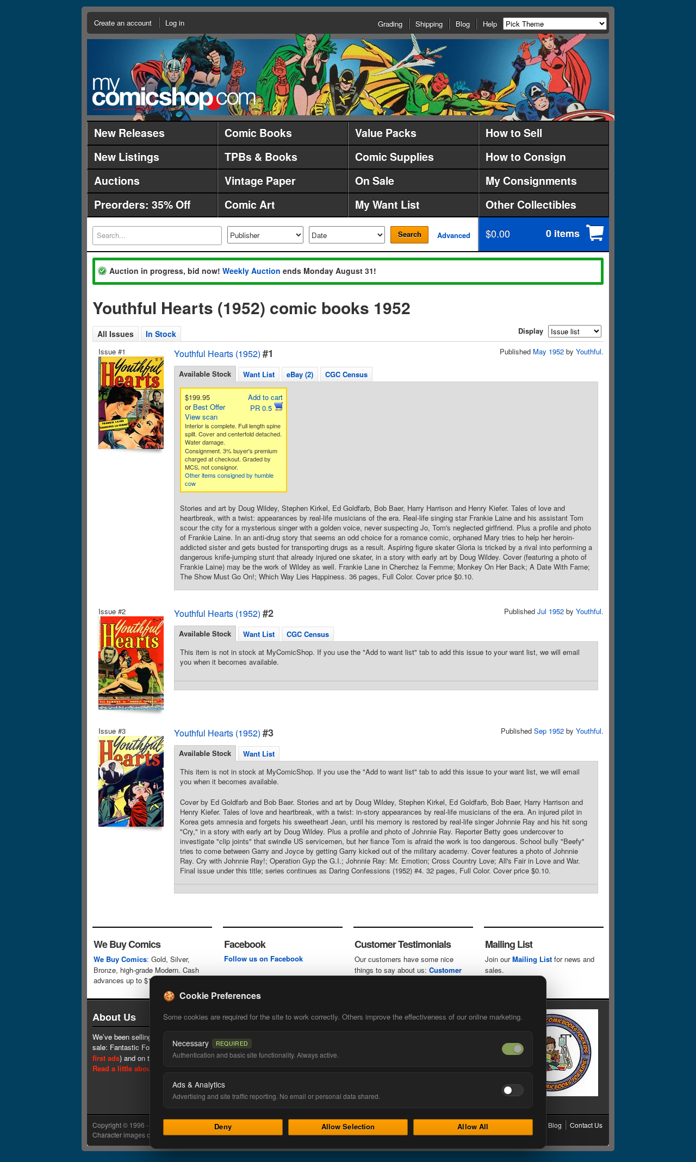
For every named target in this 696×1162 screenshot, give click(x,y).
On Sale (374, 180)
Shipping (429, 23)
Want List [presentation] (259, 374)
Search (409, 234)
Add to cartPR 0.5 (265, 402)
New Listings (126, 156)
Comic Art (250, 204)
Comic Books (258, 132)
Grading (390, 23)
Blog (463, 23)
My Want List (387, 204)
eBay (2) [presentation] (300, 374)
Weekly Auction (251, 270)
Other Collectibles (531, 204)
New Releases (129, 132)
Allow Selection (348, 1126)
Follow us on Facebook (263, 958)
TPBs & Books (261, 156)
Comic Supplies (394, 156)
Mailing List (532, 959)
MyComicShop (174, 93)
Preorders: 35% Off (142, 204)
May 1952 (548, 351)
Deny (223, 1126)
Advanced (453, 235)
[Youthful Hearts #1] (130, 403)
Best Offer (209, 407)
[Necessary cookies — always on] (513, 1049)
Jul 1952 (550, 611)
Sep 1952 (549, 731)
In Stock (161, 333)
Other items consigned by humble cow (229, 479)
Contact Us (586, 1124)
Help (490, 23)
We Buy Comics (120, 959)
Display (530, 331)
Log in (174, 22)
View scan (201, 416)
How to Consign (526, 156)
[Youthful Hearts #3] (130, 781)
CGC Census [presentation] (346, 374)
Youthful (588, 351)
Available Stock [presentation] (205, 373)
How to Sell (514, 132)
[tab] (205, 374)
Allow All (472, 1126)
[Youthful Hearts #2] (130, 663)
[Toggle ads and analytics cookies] (513, 1090)
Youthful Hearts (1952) (217, 353)
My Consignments (531, 180)
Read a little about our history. (143, 1068)
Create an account (123, 22)
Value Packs (386, 132)
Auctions (117, 180)
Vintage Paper (260, 180)
